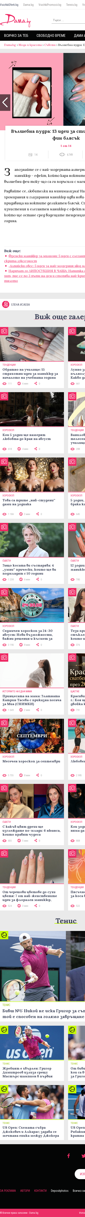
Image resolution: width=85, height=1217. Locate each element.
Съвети (49, 45)
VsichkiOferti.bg (9, 4)
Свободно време (51, 35)
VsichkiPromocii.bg (50, 4)
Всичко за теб (16, 35)
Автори (25, 1190)
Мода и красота (30, 45)
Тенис (66, 920)
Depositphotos (59, 1190)
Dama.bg (28, 4)
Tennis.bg (71, 4)
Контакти (40, 1190)
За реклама (8, 1190)
